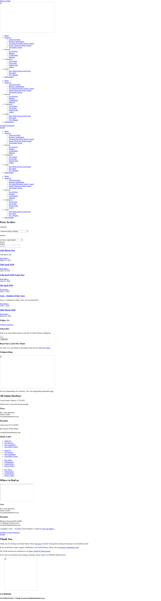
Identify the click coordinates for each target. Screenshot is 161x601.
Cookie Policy (9, 464)
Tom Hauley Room (15, 47)
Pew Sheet (12, 73)
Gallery (11, 67)
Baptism (11, 53)
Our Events (13, 63)
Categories (3, 231)
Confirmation (13, 55)
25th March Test (7, 250)
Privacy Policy (9, 466)
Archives (3, 240)
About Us (7, 38)
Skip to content (5, 1)
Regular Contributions (16, 41)
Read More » (4, 258)
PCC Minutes (13, 75)
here (51, 391)
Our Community (10, 445)
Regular (63, 547)
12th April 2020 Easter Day (12, 275)
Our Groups (13, 61)
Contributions (70, 547)
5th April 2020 (6, 285)
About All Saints (14, 40)
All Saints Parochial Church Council (21, 43)
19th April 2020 (7, 264)
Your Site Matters (48, 529)
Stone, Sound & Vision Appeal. (40, 551)
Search (2, 242)
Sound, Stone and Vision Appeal (20, 45)
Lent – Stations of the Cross (12, 296)
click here (38, 544)
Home (6, 36)
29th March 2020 (8, 310)
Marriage (12, 57)
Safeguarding (9, 77)
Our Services (13, 51)
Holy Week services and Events (20, 71)
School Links (13, 65)
